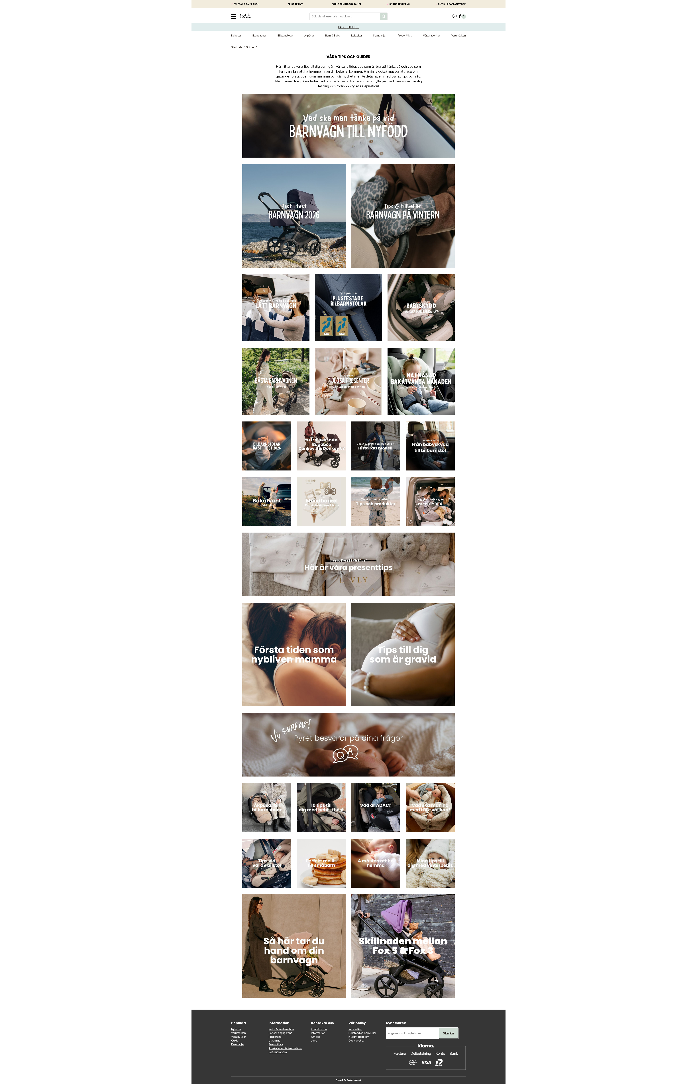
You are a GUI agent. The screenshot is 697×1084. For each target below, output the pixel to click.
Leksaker (356, 35)
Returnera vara (278, 1052)
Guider (250, 47)
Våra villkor (355, 1029)
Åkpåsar (309, 35)
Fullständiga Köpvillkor (362, 1033)
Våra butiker (238, 1036)
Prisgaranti (275, 1036)
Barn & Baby (332, 35)
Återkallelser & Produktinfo (285, 1048)
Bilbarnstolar (285, 35)
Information (318, 1033)
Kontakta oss (319, 1029)
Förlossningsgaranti (280, 1033)
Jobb (314, 1040)
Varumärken (458, 35)
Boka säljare (276, 1044)
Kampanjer (379, 35)
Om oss (315, 1036)
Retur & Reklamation (281, 1029)
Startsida (236, 47)
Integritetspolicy (358, 1036)
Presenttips (405, 35)
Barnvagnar (259, 35)
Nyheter (236, 35)
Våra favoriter (431, 35)
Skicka (448, 1033)
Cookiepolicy (356, 1040)
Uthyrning (274, 1040)
